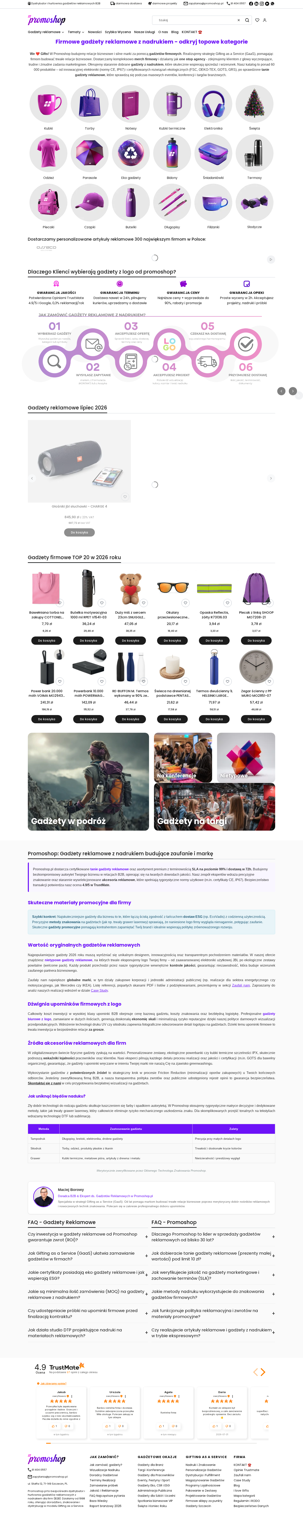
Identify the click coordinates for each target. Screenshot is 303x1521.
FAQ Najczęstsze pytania (107, 1496)
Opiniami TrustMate (68, 298)
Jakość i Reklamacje (104, 1491)
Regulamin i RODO (247, 1501)
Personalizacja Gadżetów (203, 1470)
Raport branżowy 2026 (105, 1506)
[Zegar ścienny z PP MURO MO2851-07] (256, 667)
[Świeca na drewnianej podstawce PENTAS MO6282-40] (172, 667)
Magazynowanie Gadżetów (205, 1480)
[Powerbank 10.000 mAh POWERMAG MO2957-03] (88, 667)
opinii (82, 1372)
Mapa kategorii (244, 1496)
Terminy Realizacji (102, 1480)
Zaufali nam (242, 1475)
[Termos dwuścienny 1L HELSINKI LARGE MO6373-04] (214, 667)
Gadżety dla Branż (150, 1465)
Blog (237, 1485)
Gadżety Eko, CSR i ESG (154, 1485)
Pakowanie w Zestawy (201, 1491)
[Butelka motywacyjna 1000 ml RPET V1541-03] (88, 589)
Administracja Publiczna (155, 1491)
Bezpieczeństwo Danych (251, 1506)
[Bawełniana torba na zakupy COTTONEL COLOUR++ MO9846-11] (47, 589)
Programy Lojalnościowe (203, 1485)
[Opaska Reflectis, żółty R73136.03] (214, 589)
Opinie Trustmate (246, 1470)
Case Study (242, 1480)
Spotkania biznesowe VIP (155, 1501)
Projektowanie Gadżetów (203, 1496)
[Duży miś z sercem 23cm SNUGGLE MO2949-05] (130, 589)
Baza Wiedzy (99, 1501)
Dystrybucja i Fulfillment (203, 1475)
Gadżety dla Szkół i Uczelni (156, 1496)
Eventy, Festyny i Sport (154, 1480)
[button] (247, 20)
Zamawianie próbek (104, 1485)
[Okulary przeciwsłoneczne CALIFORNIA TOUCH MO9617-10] (172, 589)
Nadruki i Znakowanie (201, 1465)
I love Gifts (241, 1491)
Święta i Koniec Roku (152, 1506)
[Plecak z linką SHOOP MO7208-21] (256, 589)
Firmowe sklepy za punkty (204, 1501)
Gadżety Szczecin (198, 1506)
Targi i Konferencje (151, 1470)
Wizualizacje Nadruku (105, 1470)
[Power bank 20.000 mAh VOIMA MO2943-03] (47, 667)
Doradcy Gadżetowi (104, 1475)
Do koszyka (79, 532)
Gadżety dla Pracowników (156, 1475)
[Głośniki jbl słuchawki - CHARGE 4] (79, 461)
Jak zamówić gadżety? (106, 1465)
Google (45, 303)
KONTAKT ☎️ (242, 1465)
